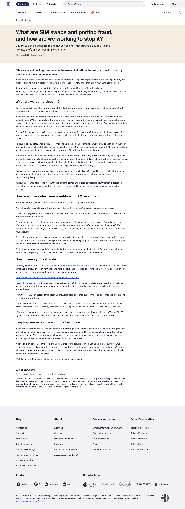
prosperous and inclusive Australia (31, 501)
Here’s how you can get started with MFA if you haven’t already (47, 277)
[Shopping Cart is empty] (181, 12)
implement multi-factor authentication (79, 265)
